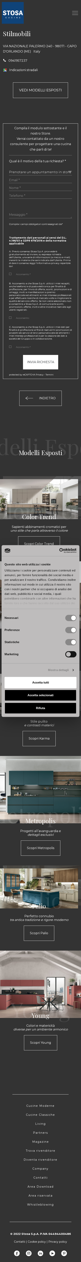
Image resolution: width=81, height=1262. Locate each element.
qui (11, 266)
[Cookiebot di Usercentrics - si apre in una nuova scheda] (59, 550)
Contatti (40, 1177)
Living (40, 1124)
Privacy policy (57, 1241)
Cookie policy (37, 1241)
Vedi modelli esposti (40, 90)
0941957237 (17, 60)
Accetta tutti (40, 682)
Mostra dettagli (58, 670)
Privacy (39, 374)
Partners (40, 1133)
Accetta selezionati (40, 695)
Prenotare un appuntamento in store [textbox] (40, 172)
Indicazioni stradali (23, 70)
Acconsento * (23, 274)
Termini (49, 374)
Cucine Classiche (40, 1115)
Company (40, 1168)
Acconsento (22, 317)
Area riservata (41, 1195)
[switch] (70, 630)
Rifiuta (40, 708)
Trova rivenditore (40, 1150)
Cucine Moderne (40, 1106)
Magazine (40, 1141)
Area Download (41, 1186)
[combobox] (40, 171)
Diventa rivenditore (40, 1159)
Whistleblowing (40, 1204)
